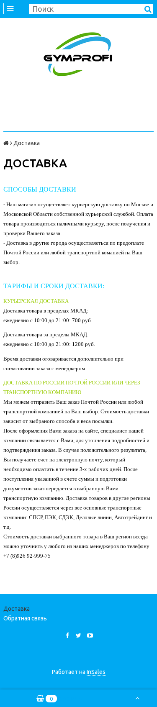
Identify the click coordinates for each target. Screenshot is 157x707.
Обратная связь (25, 618)
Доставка (16, 608)
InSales (96, 672)
